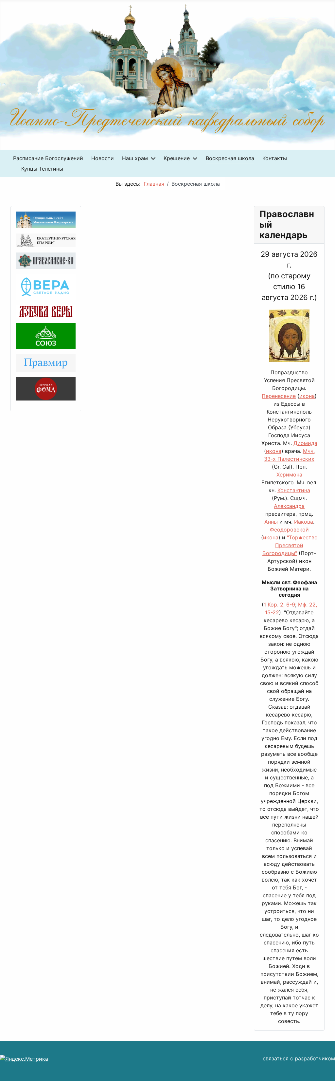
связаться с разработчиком (299, 1058)
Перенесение (279, 396)
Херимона (289, 474)
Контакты (274, 158)
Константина (293, 490)
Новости (102, 158)
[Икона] (289, 338)
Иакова (303, 521)
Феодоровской (289, 529)
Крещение (177, 158)
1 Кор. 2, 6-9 (279, 604)
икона (307, 396)
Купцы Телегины (42, 168)
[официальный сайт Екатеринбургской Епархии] (46, 239)
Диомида (305, 443)
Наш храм (135, 158)
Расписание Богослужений (48, 158)
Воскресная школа (230, 158)
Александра (289, 506)
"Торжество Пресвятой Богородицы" (290, 545)
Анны (271, 521)
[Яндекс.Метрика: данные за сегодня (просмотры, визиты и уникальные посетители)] (24, 1059)
